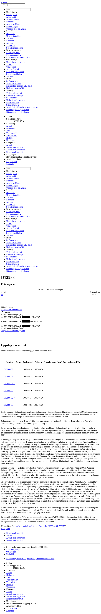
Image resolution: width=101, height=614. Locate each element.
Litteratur (10, 41)
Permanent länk (12, 102)
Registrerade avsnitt (14, 152)
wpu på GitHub (12, 69)
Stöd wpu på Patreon (15, 71)
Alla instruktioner (13, 83)
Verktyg (9, 90)
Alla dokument (12, 19)
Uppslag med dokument (16, 29)
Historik (9, 138)
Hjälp (8, 79)
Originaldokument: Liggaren (13, 330)
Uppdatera (10, 140)
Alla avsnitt (11, 17)
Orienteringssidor (13, 36)
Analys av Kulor (13, 24)
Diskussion (11, 128)
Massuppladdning (13, 55)
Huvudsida (10, 33)
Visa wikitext (11, 135)
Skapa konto (11, 161)
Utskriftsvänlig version (15, 100)
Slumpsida (10, 45)
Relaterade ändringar (15, 95)
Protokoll (10, 22)
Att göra (9, 43)
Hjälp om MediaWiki (15, 88)
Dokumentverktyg (13, 50)
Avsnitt (9, 126)
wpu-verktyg (11, 60)
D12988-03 (8, 405)
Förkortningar (12, 26)
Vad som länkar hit (14, 93)
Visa (8, 131)
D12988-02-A (9, 398)
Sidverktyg (10, 123)
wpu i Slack (11, 67)
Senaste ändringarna (14, 48)
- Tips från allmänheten (11, 310)
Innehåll (9, 31)
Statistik (9, 38)
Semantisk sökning (14, 74)
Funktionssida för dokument (18, 57)
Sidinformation (12, 105)
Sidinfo (9, 116)
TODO (9, 64)
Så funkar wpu (12, 81)
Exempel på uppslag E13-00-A (19, 86)
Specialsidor (11, 98)
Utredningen (11, 12)
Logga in (10, 164)
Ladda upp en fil (13, 52)
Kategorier (10, 142)
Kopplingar (11, 154)
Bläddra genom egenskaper (17, 109)
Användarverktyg (13, 159)
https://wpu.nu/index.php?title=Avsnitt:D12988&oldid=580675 (39, 526)
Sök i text (10, 76)
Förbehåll (10, 554)
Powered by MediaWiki (16, 559)
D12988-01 (8, 376)
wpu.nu (4, 2)
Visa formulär (12, 133)
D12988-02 (8, 391)
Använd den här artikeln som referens (21, 107)
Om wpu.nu (11, 552)
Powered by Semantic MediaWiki (40, 559)
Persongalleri (11, 14)
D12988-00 (8, 369)
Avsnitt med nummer (15, 147)
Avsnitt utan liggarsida (15, 150)
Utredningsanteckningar (16, 62)
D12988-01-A (9, 383)
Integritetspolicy (13, 549)
